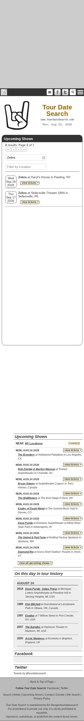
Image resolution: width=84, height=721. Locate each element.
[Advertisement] (42, 44)
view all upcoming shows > (35, 563)
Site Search (73, 694)
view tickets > (30, 182)
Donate (60, 694)
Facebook (53, 688)
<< (7, 149)
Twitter (64, 688)
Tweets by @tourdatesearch (30, 673)
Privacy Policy (42, 698)
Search (7, 694)
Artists (16, 694)
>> (24, 149)
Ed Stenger (53, 705)
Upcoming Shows (32, 694)
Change (74, 443)
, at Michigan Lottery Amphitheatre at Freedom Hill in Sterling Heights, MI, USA (48, 592)
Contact (49, 694)
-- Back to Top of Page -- (42, 681)
